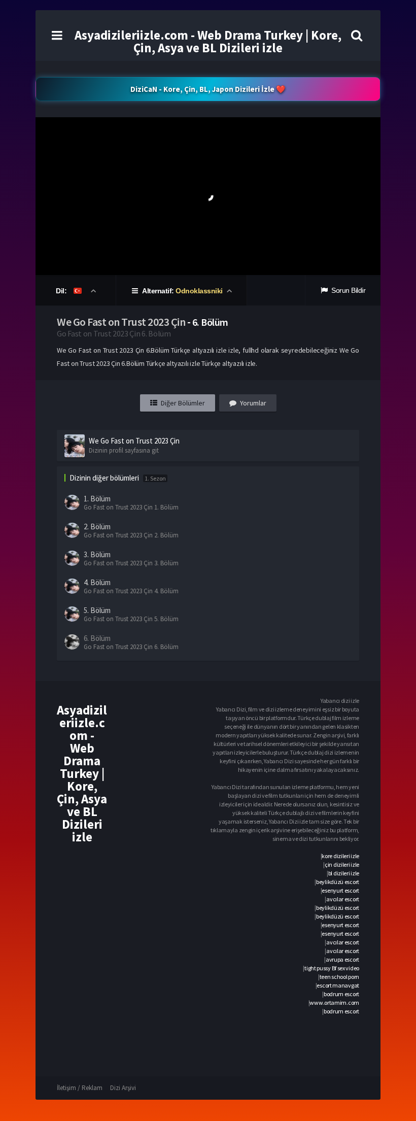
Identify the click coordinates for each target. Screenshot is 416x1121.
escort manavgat (338, 985)
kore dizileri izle (340, 856)
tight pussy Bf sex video (331, 968)
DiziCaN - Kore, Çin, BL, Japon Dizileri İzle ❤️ (208, 89)
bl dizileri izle (343, 873)
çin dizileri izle (342, 864)
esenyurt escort (340, 890)
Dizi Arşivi (123, 1087)
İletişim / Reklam (79, 1087)
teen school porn (339, 976)
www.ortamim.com (334, 1002)
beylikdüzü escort (337, 882)
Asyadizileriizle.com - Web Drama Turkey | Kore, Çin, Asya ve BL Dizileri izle (208, 41)
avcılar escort (342, 899)
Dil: (62, 291)
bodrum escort (341, 994)
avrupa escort (342, 959)
